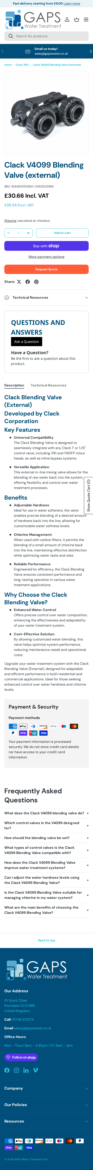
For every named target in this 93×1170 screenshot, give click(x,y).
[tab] (14, 385)
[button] (76, 19)
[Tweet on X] (19, 281)
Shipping (10, 221)
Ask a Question (26, 341)
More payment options (46, 256)
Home (8, 65)
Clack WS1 (22, 65)
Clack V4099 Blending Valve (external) (57, 65)
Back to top (46, 940)
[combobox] (46, 36)
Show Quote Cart (88, 495)
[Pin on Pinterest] (36, 281)
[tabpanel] (46, 543)
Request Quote (46, 269)
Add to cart (62, 233)
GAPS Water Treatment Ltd (30, 1159)
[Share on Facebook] (27, 281)
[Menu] (86, 19)
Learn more (72, 3)
